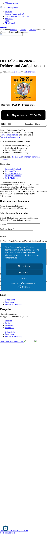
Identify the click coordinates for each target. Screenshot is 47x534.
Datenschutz (10, 300)
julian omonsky (25, 157)
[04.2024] (11, 35)
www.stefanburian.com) (10, 137)
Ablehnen (24, 272)
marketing (35, 157)
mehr (24, 278)
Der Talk (17, 72)
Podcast (3, 27)
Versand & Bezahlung (13, 304)
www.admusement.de (9, 135)
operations (4, 159)
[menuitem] (26, 12)
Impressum (9, 302)
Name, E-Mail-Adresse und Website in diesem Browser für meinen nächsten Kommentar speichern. (23, 242)
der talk (15, 157)
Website (3, 236)
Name (3, 225)
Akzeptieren (24, 266)
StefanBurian (30, 72)
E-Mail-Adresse (7, 229)
